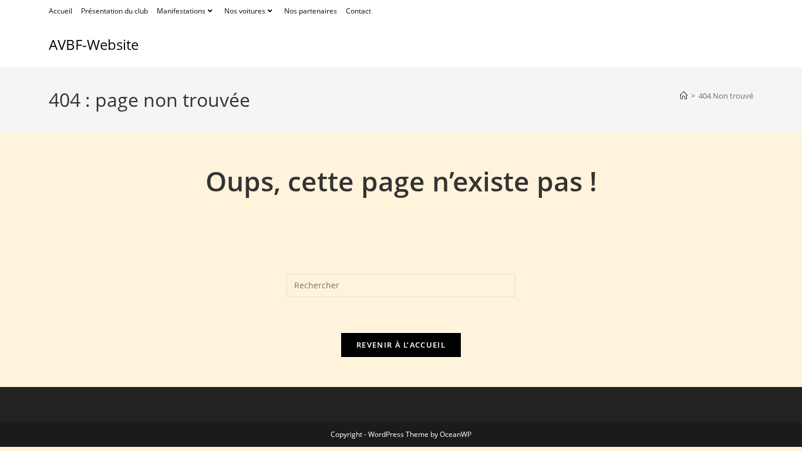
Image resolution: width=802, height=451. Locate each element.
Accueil (60, 11)
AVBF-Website (94, 44)
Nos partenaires (310, 11)
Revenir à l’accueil (401, 344)
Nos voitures (244, 11)
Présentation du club (114, 11)
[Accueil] (684, 95)
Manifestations (181, 11)
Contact (358, 11)
